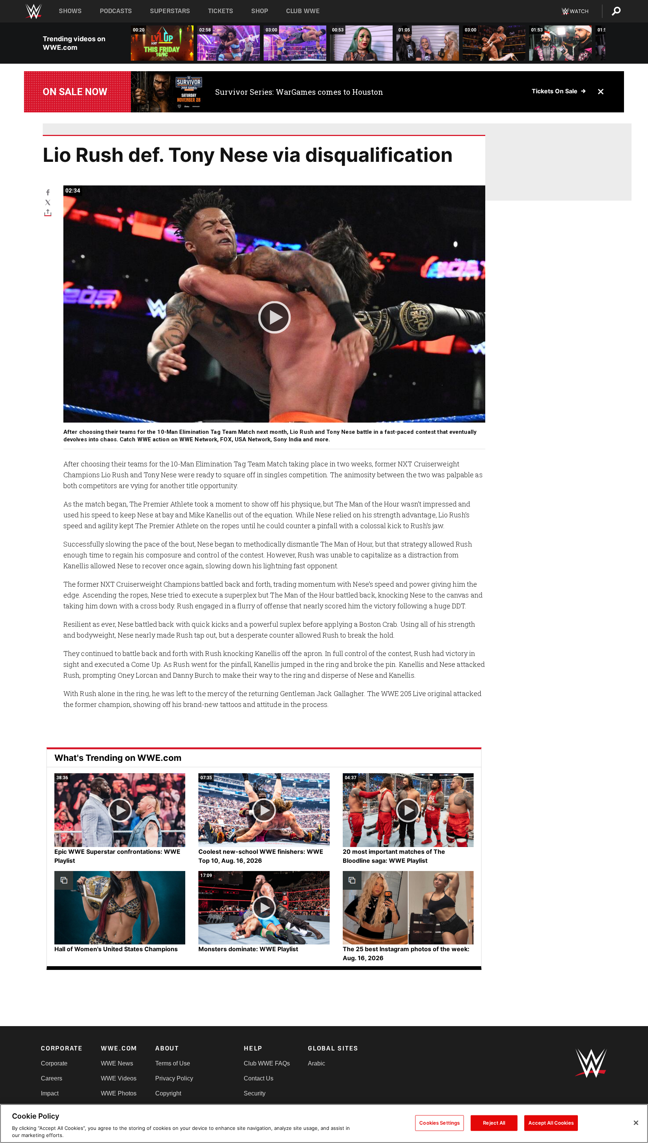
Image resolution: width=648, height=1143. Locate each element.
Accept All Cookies (550, 1123)
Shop (259, 11)
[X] (48, 202)
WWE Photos (118, 1093)
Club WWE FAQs (267, 1063)
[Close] (636, 1123)
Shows (70, 11)
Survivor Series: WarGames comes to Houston (299, 92)
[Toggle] (48, 212)
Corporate (54, 1063)
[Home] (33, 11)
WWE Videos (118, 1078)
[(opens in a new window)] (167, 91)
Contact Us (258, 1078)
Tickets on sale (555, 91)
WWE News (117, 1063)
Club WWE (303, 11)
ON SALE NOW (75, 91)
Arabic (316, 1063)
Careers (51, 1078)
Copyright (168, 1093)
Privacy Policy (174, 1078)
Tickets (220, 11)
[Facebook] (48, 192)
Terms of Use (172, 1063)
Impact (49, 1093)
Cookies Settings (439, 1123)
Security (255, 1093)
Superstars (170, 11)
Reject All (494, 1123)
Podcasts (116, 11)
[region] (324, 1123)
